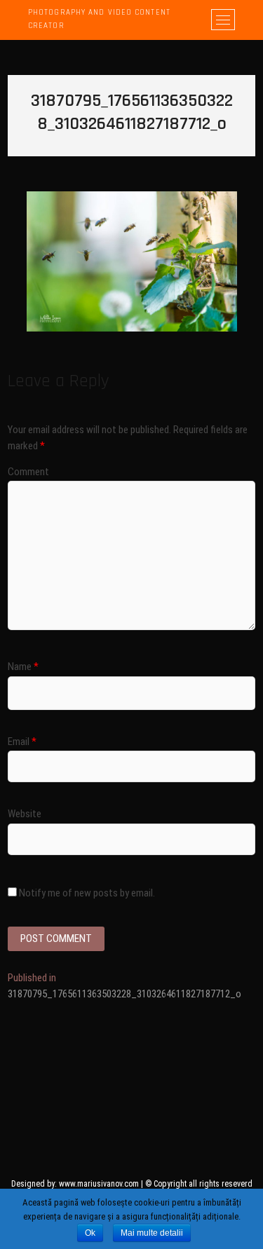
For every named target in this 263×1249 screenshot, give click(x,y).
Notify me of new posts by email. (87, 893)
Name (23, 666)
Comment (28, 471)
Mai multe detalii (152, 1233)
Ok (90, 1233)
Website (24, 813)
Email (22, 741)
